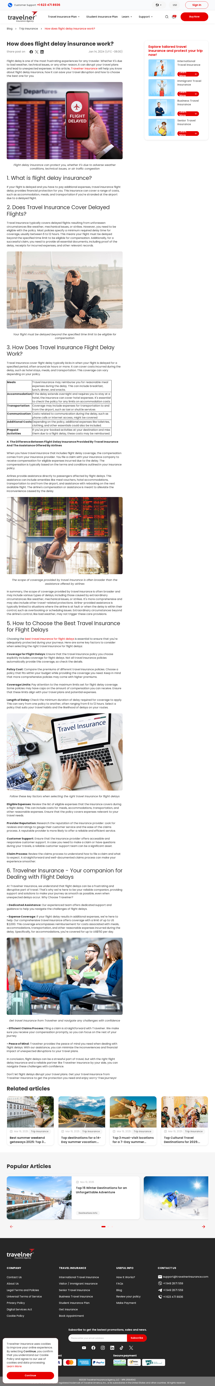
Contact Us (14, 1277)
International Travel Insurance (79, 1277)
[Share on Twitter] (37, 52)
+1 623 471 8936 (48, 5)
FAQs (119, 1284)
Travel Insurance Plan (62, 17)
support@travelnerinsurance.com (185, 1277)
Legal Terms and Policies (23, 1290)
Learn (125, 17)
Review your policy (128, 1296)
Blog (9, 29)
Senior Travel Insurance (74, 1290)
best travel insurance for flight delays (49, 639)
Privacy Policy (16, 1303)
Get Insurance (68, 1309)
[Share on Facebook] (31, 52)
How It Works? (125, 1277)
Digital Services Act (19, 1309)
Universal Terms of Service (24, 1296)
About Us (13, 1284)
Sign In (196, 5)
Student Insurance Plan (102, 17)
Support (144, 17)
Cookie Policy (15, 1316)
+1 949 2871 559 (173, 1283)
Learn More (14, 1366)
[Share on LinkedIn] (42, 52)
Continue (30, 1375)
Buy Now (194, 16)
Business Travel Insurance (76, 1296)
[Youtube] (84, 1347)
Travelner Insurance (84, 68)
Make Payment (126, 1303)
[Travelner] (23, 16)
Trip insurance (28, 29)
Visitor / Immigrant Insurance (78, 1284)
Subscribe (137, 1338)
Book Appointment (71, 1316)
